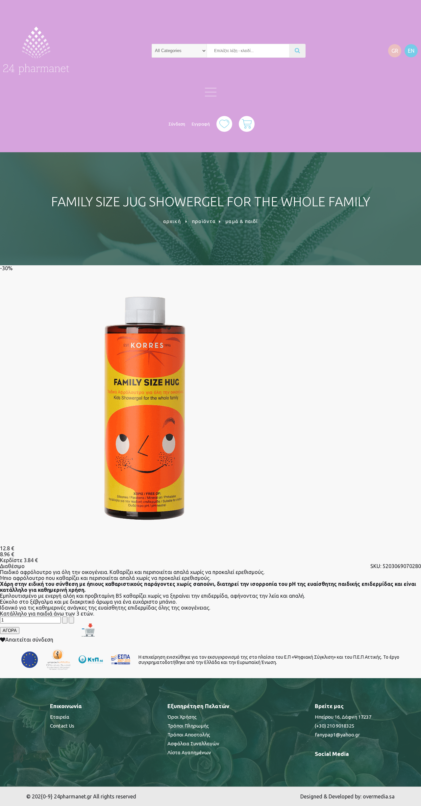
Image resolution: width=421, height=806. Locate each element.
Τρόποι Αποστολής (188, 734)
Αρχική (172, 221)
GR (394, 51)
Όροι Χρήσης (182, 717)
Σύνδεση (176, 124)
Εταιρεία (59, 717)
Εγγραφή (201, 124)
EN (411, 51)
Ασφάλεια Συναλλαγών (193, 743)
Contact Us (62, 726)
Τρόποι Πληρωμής (188, 726)
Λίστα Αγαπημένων (189, 752)
